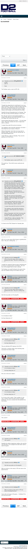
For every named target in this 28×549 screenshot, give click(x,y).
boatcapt (9, 229)
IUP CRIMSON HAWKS (13, 70)
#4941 (25, 254)
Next (24, 65)
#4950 (25, 484)
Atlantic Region (16, 19)
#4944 (25, 336)
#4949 (25, 459)
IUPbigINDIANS (11, 95)
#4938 (25, 153)
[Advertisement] (14, 37)
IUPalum (9, 276)
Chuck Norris (10, 145)
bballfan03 (10, 170)
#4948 (25, 435)
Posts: (19, 73)
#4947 (25, 415)
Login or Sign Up (22, 1)
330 (13, 65)
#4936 (25, 77)
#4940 (25, 237)
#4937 (25, 103)
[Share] (25, 74)
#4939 (25, 178)
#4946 (25, 387)
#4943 (25, 313)
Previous (6, 65)
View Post (5, 157)
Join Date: (9, 73)
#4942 (25, 284)
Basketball (10, 19)
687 (18, 65)
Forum (5, 19)
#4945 (25, 363)
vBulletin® (20, 546)
